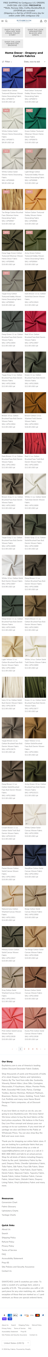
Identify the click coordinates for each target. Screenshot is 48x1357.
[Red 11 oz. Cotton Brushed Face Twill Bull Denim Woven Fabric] (35, 443)
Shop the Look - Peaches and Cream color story (12, 32)
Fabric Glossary (9, 1206)
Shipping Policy (9, 1237)
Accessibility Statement (12, 1258)
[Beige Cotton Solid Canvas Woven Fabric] (35, 896)
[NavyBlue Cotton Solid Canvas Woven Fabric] (35, 855)
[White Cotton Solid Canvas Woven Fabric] (35, 814)
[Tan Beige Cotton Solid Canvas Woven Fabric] (35, 936)
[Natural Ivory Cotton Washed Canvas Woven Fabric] (12, 896)
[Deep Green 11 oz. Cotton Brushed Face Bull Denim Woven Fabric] (12, 321)
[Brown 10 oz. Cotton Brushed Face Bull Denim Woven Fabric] (12, 402)
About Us (6, 1229)
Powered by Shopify (23, 1349)
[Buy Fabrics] (24, 21)
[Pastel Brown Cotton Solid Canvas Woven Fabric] (12, 855)
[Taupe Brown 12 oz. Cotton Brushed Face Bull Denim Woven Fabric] (12, 727)
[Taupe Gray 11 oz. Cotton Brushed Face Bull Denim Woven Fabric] (12, 362)
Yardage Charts (9, 1215)
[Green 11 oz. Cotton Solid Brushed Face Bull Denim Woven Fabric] (35, 687)
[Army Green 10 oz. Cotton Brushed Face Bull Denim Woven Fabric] (35, 771)
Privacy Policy (8, 1246)
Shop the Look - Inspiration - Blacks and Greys (36, 32)
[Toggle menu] (2, 21)
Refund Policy (8, 1241)
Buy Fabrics (11, 1349)
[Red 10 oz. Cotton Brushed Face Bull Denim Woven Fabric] (35, 321)
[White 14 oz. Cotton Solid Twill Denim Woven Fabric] (35, 646)
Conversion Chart (9, 1202)
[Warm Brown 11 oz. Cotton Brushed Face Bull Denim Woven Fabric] (35, 605)
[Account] (40, 21)
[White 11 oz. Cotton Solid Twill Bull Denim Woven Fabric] (35, 484)
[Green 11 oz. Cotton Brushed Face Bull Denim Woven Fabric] (35, 362)
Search (5, 1233)
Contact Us (7, 1271)
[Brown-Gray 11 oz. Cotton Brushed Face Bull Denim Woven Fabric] (12, 484)
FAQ (4, 1254)
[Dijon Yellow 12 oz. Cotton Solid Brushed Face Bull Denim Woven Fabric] (35, 727)
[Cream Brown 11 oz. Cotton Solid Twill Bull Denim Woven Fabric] (12, 814)
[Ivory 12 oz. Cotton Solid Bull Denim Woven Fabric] (12, 687)
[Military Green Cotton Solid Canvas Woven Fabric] (12, 936)
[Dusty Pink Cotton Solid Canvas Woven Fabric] (35, 1017)
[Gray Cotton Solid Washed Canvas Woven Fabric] (12, 977)
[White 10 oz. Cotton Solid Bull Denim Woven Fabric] (12, 565)
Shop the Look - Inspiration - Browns (12, 44)
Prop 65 (5, 1262)
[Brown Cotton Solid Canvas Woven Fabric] (35, 977)
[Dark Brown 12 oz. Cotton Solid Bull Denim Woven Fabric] (35, 280)
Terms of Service (9, 1250)
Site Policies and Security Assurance (18, 1266)
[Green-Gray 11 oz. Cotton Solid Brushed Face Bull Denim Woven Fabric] (35, 524)
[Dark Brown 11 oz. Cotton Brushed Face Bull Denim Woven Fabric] (12, 443)
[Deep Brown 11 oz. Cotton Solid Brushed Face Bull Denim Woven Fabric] (12, 771)
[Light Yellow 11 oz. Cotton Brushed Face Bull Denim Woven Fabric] (12, 646)
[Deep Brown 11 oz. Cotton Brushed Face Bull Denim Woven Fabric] (35, 565)
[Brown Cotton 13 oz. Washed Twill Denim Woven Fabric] (35, 402)
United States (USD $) (14, 1343)
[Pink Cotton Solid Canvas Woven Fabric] (12, 1017)
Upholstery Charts (10, 1210)
